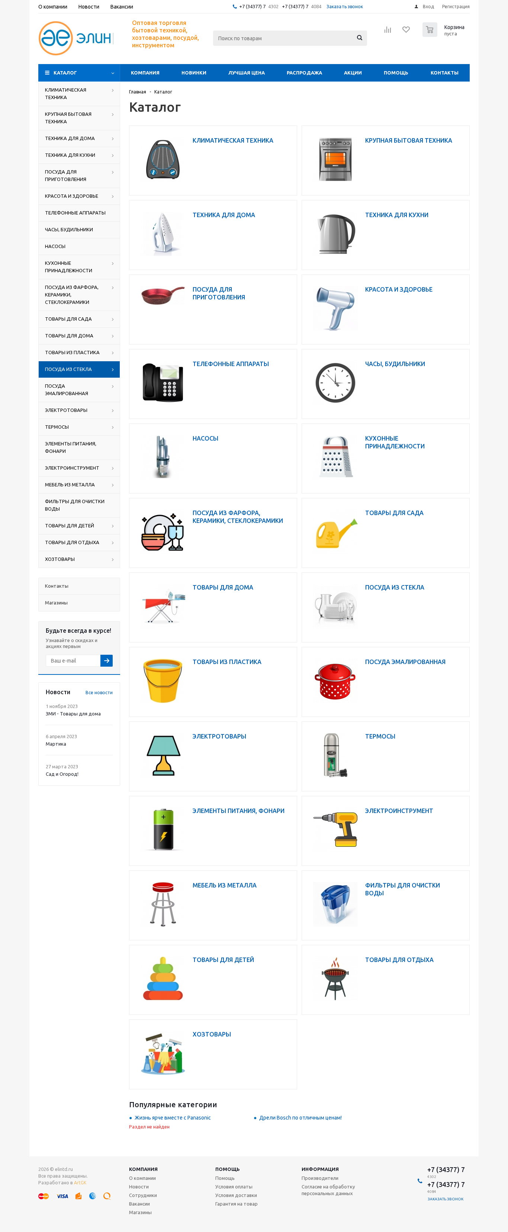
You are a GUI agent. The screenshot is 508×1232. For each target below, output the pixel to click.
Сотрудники (143, 1195)
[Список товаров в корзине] (444, 35)
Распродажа (304, 72)
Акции (353, 72)
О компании (142, 1178)
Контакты (445, 72)
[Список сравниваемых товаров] (388, 32)
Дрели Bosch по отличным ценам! (300, 1118)
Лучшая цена (246, 72)
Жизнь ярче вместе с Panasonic (173, 1118)
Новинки (193, 72)
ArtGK (80, 1182)
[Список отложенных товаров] (406, 32)
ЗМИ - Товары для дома (73, 713)
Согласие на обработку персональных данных (328, 1190)
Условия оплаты (234, 1186)
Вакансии (139, 1203)
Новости (139, 1186)
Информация (320, 1169)
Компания (145, 72)
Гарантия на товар (236, 1203)
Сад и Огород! (62, 774)
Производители (320, 1178)
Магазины (140, 1212)
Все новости (99, 692)
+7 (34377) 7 (252, 6)
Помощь (396, 72)
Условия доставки (236, 1195)
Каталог (65, 72)
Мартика (56, 743)
